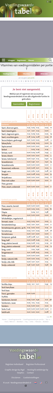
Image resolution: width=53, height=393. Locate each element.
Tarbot (4, 149)
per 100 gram (23, 78)
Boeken (46, 321)
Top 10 (48, 319)
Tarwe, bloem (7, 155)
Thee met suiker (8, 180)
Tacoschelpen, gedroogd (11, 140)
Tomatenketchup (8, 224)
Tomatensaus (7, 234)
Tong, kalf (5, 240)
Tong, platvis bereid (9, 243)
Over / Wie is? (10, 321)
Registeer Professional (35, 364)
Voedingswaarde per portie (33, 319)
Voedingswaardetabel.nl (20, 382)
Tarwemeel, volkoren (10, 168)
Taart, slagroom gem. (10, 134)
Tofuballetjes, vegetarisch (12, 218)
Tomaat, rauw (7, 221)
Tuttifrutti (5, 312)
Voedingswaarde (15, 319)
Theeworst (6, 209)
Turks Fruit (5, 309)
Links (31, 321)
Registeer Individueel (14, 364)
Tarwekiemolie (7, 165)
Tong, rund (5, 249)
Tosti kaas (5, 290)
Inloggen (11, 60)
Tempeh (4, 174)
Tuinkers (5, 306)
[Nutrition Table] (40, 382)
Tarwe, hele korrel (8, 159)
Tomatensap (6, 231)
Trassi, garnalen (8, 293)
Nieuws (31, 60)
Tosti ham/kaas (7, 287)
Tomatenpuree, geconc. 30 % (13, 227)
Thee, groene (6, 183)
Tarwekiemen (7, 162)
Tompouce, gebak (8, 237)
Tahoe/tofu (6, 143)
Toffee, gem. (6, 215)
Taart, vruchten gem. (10, 137)
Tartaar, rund (6, 152)
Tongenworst (7, 252)
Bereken (20, 321)
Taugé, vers (6, 171)
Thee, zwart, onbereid (10, 187)
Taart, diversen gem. (9, 128)
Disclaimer (15, 377)
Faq (26, 321)
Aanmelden (18, 104)
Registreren (21, 60)
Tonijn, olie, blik (7, 262)
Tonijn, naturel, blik (9, 259)
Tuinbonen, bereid (9, 300)
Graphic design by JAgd (14, 369)
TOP (48, 317)
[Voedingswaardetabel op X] (25, 386)
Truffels (4, 296)
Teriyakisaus (6, 177)
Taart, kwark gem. (9, 131)
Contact (30, 372)
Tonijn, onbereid (8, 265)
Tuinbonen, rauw (8, 303)
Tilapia (4, 212)
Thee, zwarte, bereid (10, 206)
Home (4, 319)
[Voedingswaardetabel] (20, 9)
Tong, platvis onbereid (10, 246)
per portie (31, 78)
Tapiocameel (6, 146)
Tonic (3, 255)
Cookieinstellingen (31, 377)
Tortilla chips (6, 284)
